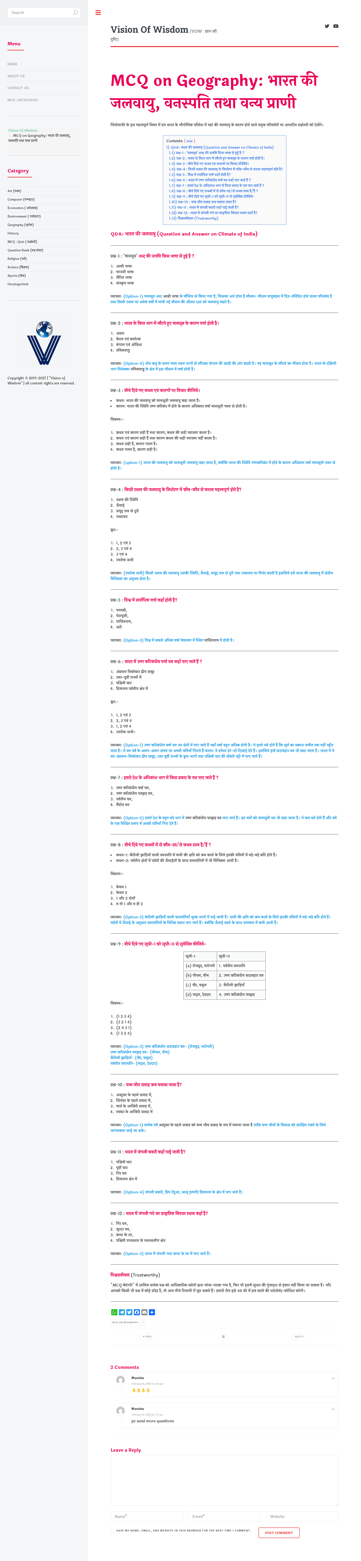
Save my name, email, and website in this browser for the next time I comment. (183, 1531)
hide (190, 141)
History (13, 233)
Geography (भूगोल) (21, 225)
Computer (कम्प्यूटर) (21, 199)
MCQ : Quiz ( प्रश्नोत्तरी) (22, 242)
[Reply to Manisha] (333, 1379)
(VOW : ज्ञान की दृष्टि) (164, 32)
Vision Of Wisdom (23, 130)
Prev (148, 1336)
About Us (16, 76)
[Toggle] (98, 12)
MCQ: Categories (23, 100)
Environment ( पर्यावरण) (24, 216)
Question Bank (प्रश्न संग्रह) (25, 250)
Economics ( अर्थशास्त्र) (23, 208)
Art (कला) (14, 191)
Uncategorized (18, 284)
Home (12, 64)
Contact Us (18, 88)
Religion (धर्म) (17, 258)
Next (298, 1336)
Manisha (137, 1378)
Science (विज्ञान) (18, 267)
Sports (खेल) (17, 275)
